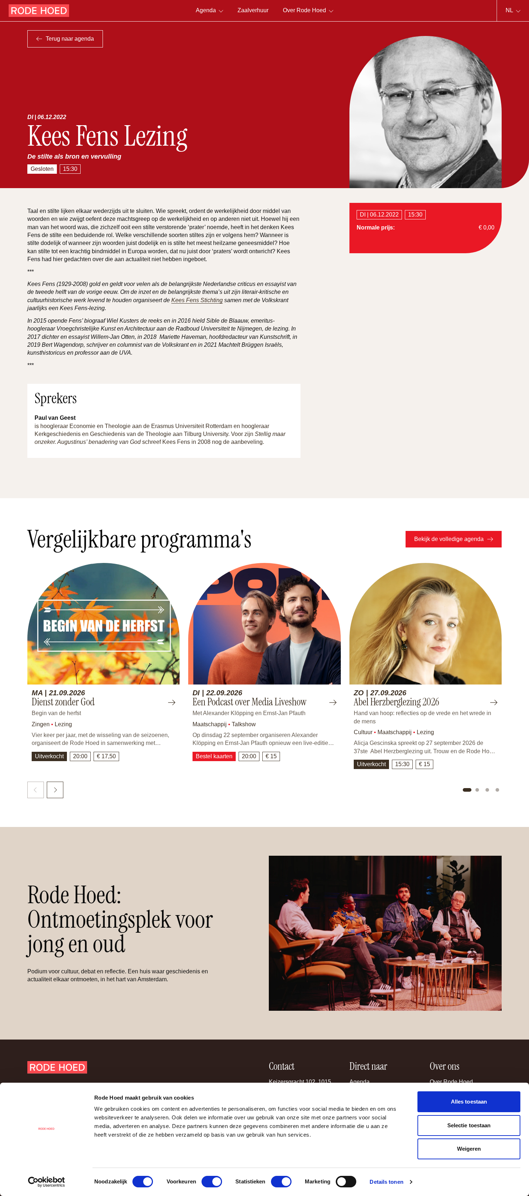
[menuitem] (253, 10)
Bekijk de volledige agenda (449, 539)
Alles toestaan (469, 1102)
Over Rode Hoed (451, 1082)
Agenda (359, 1082)
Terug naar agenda (70, 39)
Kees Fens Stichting (197, 300)
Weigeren (469, 1149)
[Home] (39, 10)
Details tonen (386, 1182)
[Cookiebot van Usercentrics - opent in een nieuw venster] (46, 1182)
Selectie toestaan (469, 1125)
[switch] (212, 1181)
